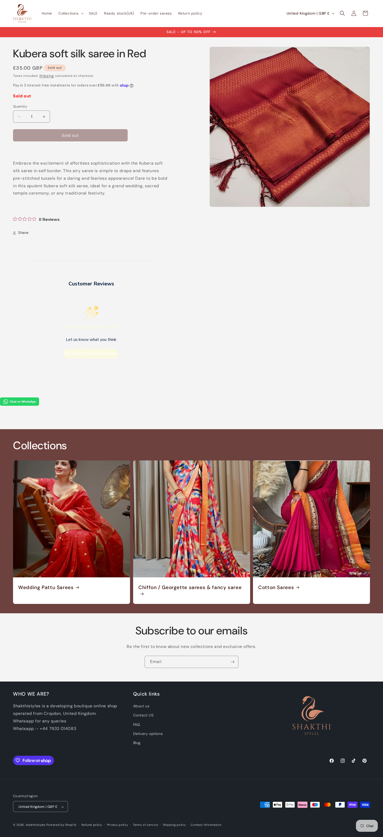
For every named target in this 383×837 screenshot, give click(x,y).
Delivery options (148, 733)
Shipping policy (174, 825)
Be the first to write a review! (91, 353)
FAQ (136, 724)
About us (141, 706)
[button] (70, 13)
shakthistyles (36, 825)
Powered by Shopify (61, 825)
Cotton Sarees (276, 587)
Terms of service (145, 825)
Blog (137, 742)
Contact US (143, 715)
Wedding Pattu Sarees (46, 587)
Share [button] (23, 232)
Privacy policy (117, 825)
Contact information (206, 825)
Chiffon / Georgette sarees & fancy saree (190, 587)
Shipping (46, 76)
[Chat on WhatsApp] (19, 404)
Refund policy (92, 825)
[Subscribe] (232, 662)
